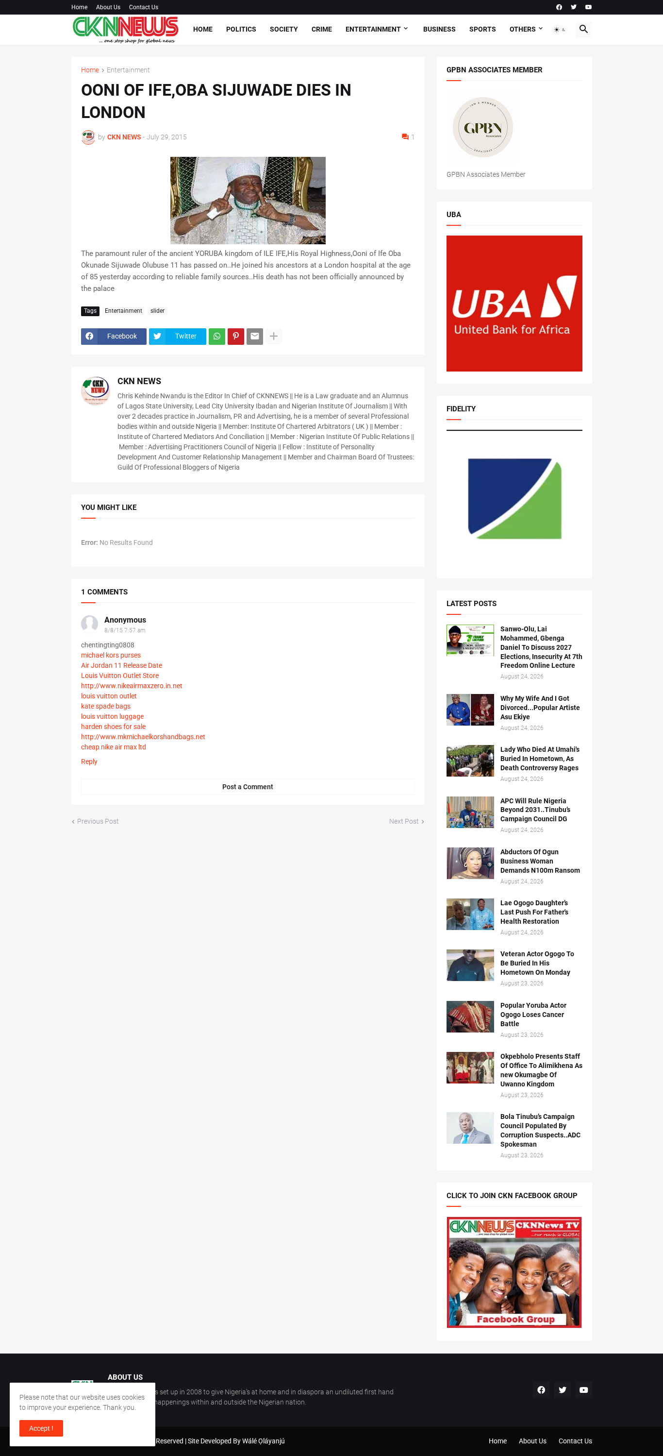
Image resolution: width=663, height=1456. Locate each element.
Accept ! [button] (41, 1428)
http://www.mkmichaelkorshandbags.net (143, 737)
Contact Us (143, 7)
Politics (241, 29)
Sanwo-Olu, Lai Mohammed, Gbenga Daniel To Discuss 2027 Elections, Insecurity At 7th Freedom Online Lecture (541, 647)
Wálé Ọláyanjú (263, 1441)
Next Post (404, 821)
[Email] (255, 336)
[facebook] (559, 7)
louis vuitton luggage (112, 716)
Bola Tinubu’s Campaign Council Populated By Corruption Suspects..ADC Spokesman (540, 1130)
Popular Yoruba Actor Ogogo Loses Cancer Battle (533, 1014)
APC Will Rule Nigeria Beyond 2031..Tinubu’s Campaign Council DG (535, 810)
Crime (322, 29)
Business (439, 29)
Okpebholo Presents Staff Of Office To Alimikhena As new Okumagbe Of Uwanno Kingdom (541, 1070)
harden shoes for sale (113, 726)
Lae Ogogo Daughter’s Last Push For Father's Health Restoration (534, 912)
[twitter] (574, 7)
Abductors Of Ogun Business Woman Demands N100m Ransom (540, 861)
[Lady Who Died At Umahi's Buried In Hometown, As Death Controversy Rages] (470, 761)
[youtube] (588, 7)
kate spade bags (106, 706)
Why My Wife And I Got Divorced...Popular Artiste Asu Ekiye (540, 707)
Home (79, 7)
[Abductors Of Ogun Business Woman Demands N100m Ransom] (470, 863)
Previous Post (98, 821)
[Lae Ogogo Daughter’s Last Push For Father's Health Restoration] (470, 914)
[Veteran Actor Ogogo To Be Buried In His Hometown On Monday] (470, 965)
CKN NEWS (139, 381)
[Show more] (273, 336)
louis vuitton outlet (109, 696)
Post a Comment (247, 787)
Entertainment (373, 29)
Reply (89, 761)
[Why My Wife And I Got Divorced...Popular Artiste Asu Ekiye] (470, 710)
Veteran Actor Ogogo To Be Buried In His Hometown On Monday (537, 963)
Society (284, 29)
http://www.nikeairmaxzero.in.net (131, 686)
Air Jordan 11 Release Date (121, 665)
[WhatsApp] (217, 336)
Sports (482, 29)
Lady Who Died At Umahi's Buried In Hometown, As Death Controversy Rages (540, 758)
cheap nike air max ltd (113, 747)
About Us (108, 7)
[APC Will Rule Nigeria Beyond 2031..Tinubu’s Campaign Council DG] (470, 812)
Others (523, 29)
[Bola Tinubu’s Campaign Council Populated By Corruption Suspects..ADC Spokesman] (470, 1128)
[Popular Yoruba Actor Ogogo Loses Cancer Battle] (470, 1017)
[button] (560, 29)
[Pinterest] (236, 336)
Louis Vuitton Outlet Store (120, 675)
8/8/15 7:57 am (125, 630)
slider (157, 310)
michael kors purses (111, 655)
